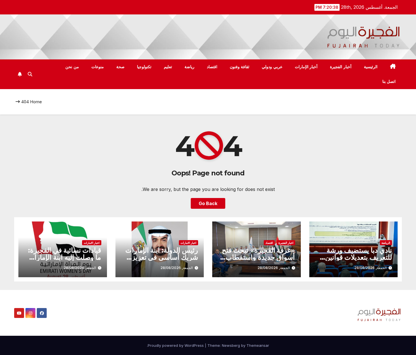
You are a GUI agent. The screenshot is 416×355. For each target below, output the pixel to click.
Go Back (208, 203)
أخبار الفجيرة (340, 66)
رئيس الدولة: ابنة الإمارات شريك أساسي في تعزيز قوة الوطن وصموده (161, 257)
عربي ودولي (272, 66)
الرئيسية (371, 66)
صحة (120, 66)
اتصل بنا (389, 81)
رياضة (189, 66)
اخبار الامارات (188, 242)
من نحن (72, 66)
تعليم (168, 66)
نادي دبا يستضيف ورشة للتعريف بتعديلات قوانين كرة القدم (358, 257)
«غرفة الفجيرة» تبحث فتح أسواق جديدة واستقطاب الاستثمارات (258, 257)
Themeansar (257, 345)
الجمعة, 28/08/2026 (370, 268)
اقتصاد (212, 66)
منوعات (97, 66)
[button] (30, 74)
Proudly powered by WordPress (176, 345)
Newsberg (231, 345)
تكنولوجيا (144, 66)
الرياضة (385, 242)
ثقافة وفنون (240, 66)
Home (36, 101)
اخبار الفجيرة (285, 242)
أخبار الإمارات (306, 66)
